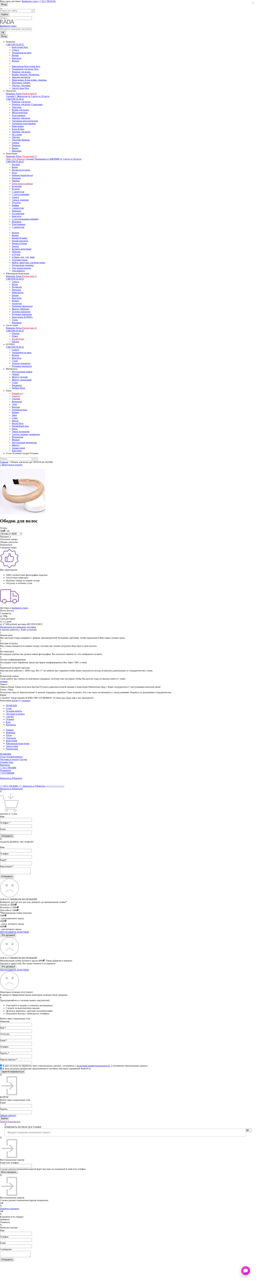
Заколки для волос (21, 118)
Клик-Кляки (18, 129)
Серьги (15, 50)
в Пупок (16, 254)
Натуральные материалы (24, 442)
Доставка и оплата (15, 714)
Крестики (17, 450)
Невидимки (18, 126)
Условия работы (14, 711)
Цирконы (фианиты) (22, 306)
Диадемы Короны (21, 140)
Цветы (15, 420)
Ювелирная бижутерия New (26, 66)
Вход (4, 4)
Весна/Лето (17, 423)
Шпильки (17, 151)
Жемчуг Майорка (20, 309)
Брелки (15, 341)
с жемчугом (18, 208)
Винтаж (16, 407)
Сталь (15, 320)
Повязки (16, 145)
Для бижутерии (20, 260)
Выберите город (30, 1)
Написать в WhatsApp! (11, 788)
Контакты (11, 724)
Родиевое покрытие (22, 314)
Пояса (15, 336)
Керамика (17, 322)
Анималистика (19, 409)
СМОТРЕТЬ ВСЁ (15, 44)
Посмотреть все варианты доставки (18, 627)
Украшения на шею (21, 52)
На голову (17, 134)
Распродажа (12, 749)
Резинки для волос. (21, 72)
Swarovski (17, 303)
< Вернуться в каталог (11, 464)
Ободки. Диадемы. (21, 85)
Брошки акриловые (21, 249)
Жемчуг (16, 445)
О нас (9, 708)
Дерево (15, 374)
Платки (15, 333)
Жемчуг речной (20, 377)
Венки (15, 148)
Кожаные (16, 221)
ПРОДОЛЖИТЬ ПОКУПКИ (14, 932)
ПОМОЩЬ (11, 705)
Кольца (15, 61)
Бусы (14, 172)
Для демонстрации (21, 268)
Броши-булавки (19, 238)
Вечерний (17, 401)
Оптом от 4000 (7, 905)
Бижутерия (11, 740)
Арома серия (18, 448)
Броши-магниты (20, 241)
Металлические (20, 112)
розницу (26, 700)
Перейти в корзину (9, 1208)
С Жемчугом (21, 96)
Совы (14, 418)
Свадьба (10, 96)
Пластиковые (18, 115)
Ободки (16, 137)
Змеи (14, 415)
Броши (15, 55)
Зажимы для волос (21, 131)
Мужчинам (17, 437)
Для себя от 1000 (8, 910)
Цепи (14, 429)
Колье (15, 167)
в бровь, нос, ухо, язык (23, 257)
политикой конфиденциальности (93, 1065)
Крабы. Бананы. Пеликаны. (26, 74)
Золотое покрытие (21, 311)
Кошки (15, 412)
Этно (14, 404)
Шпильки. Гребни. (21, 82)
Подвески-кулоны (21, 170)
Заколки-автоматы (21, 77)
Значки (15, 246)
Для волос (11, 738)
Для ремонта (18, 270)
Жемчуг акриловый (22, 380)
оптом (15, 700)
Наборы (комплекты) (22, 175)
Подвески (17, 287)
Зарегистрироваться (10, 1121)
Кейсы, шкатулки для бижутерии (28, 262)
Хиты (19, 93)
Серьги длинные (20, 200)
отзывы (4, 681)
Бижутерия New (20, 47)
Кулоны (16, 189)
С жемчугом (18, 191)
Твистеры (17, 107)
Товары (9, 730)
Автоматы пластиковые (24, 123)
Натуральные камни (22, 371)
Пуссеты (16, 202)
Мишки (16, 439)
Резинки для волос (21, 101)
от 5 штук (33, 96)
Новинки (10, 93)
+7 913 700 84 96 (47, 1)
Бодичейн (17, 186)
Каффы (15, 205)
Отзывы (10, 719)
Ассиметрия (18, 213)
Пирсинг (16, 251)
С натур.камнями (20, 194)
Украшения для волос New (25, 69)
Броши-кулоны (19, 243)
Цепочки (16, 178)
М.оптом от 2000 (8, 907)
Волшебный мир (20, 426)
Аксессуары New (20, 88)
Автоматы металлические (25, 121)
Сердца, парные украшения (26, 434)
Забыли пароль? (8, 1115)
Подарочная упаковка (23, 265)
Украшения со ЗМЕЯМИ (46, 159)
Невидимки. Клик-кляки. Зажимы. (29, 80)
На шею (16, 164)
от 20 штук (44, 96)
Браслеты (16, 58)
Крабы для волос (20, 110)
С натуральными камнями (25, 219)
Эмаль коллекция (20, 431)
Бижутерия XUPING (22, 317)
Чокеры (16, 180)
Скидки (10, 716)
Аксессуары (12, 746)
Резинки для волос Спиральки (27, 104)
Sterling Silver (18, 388)
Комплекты (17, 292)
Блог (8, 722)
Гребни (15, 142)
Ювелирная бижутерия (17, 743)
